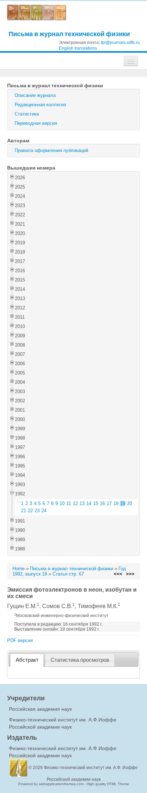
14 (88, 503)
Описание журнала (35, 95)
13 (82, 503)
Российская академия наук (40, 709)
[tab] (27, 660)
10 (62, 503)
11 (68, 503)
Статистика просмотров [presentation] (80, 660)
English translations (78, 48)
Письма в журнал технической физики (69, 34)
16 (102, 503)
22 (30, 510)
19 (122, 503)
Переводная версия (36, 123)
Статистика (27, 114)
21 (23, 510)
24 (43, 510)
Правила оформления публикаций (51, 150)
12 (75, 503)
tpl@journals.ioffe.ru (120, 42)
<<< (118, 574)
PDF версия (20, 640)
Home (18, 568)
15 (95, 503)
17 (109, 503)
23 (37, 510)
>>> (130, 574)
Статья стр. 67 (68, 574)
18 (115, 503)
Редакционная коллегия (40, 104)
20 (129, 503)
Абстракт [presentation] (27, 660)
